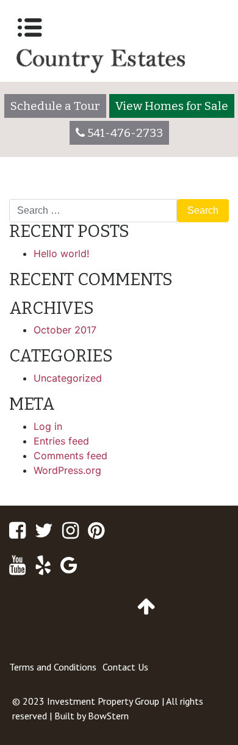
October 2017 (65, 330)
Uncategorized (68, 378)
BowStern (108, 716)
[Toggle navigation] (30, 27)
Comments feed (70, 455)
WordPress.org (67, 470)
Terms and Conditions (52, 667)
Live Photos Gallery (178, 194)
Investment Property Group (103, 701)
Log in (48, 426)
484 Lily (33, 194)
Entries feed (61, 441)
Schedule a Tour (55, 106)
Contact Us (125, 667)
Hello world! (61, 253)
